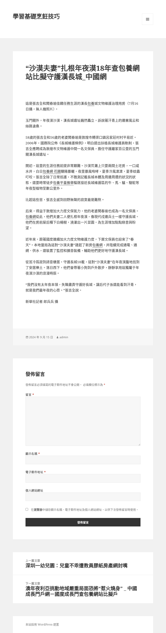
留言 (30, 394)
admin (64, 337)
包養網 (31, 216)
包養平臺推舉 (63, 182)
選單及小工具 (147, 19)
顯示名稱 (33, 453)
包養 (90, 103)
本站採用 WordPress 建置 (42, 624)
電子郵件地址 (36, 472)
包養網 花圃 (52, 171)
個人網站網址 (34, 490)
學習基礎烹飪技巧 (36, 16)
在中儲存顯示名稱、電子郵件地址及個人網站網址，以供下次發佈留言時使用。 (85, 509)
